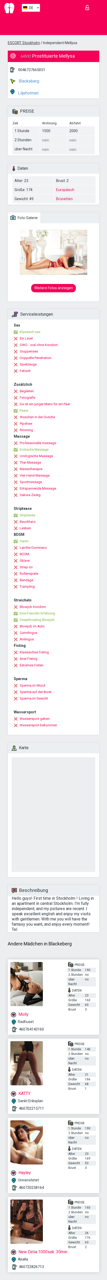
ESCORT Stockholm (24, 43)
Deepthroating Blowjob (37, 620)
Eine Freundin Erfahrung (37, 613)
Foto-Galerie (27, 218)
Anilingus (27, 639)
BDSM (24, 554)
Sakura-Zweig (30, 495)
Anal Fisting (28, 659)
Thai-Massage (30, 462)
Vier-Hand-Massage (35, 475)
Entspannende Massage (38, 488)
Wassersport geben (35, 719)
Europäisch (65, 190)
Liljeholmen (28, 93)
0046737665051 (31, 69)
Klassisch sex (30, 332)
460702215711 (31, 1108)
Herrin (24, 541)
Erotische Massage (34, 449)
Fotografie (27, 397)
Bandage (26, 580)
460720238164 (31, 1187)
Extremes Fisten (31, 665)
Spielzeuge (28, 364)
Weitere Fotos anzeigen (53, 288)
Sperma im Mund (32, 685)
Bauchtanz (28, 522)
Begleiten (27, 391)
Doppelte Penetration (35, 358)
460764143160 (31, 1029)
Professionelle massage (38, 443)
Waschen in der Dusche (37, 417)
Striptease (27, 515)
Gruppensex (29, 351)
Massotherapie (31, 469)
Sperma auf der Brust (35, 692)
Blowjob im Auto (32, 626)
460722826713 (31, 1266)
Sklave (25, 561)
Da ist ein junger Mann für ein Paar (45, 404)
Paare (24, 410)
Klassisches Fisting (34, 652)
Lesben (25, 528)
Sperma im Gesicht (34, 698)
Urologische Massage (36, 456)
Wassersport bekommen (38, 725)
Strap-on (26, 567)
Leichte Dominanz (33, 548)
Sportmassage (31, 482)
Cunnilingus (28, 633)
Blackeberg (28, 81)
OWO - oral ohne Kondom (39, 345)
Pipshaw (26, 423)
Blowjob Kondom (33, 607)
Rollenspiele (29, 573)
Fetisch (25, 371)
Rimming (26, 430)
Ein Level (26, 338)
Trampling (27, 586)
